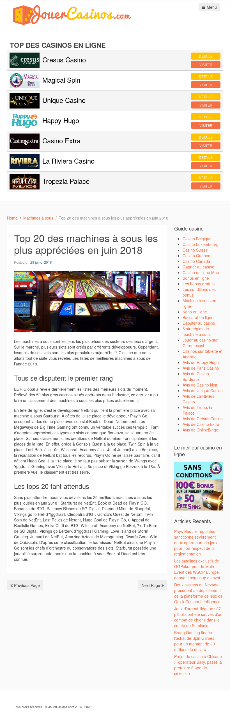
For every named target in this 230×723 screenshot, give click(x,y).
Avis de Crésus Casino (203, 418)
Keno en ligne (195, 312)
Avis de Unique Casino (203, 390)
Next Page (151, 585)
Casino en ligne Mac (201, 272)
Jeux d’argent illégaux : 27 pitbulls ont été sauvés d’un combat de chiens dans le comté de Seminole (198, 617)
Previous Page (27, 585)
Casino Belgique (197, 238)
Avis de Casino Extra (201, 424)
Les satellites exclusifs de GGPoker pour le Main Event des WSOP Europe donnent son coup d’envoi (197, 569)
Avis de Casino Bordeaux (196, 376)
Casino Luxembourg (201, 244)
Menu (212, 7)
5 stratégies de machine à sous (197, 331)
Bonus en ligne (196, 278)
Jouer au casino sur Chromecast (200, 342)
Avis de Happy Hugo (201, 362)
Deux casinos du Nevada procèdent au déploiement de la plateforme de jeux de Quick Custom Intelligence (198, 593)
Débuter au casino (199, 323)
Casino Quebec (196, 255)
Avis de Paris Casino (201, 368)
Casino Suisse (195, 250)
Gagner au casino (198, 267)
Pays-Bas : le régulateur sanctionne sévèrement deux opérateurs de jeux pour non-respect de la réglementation (195, 542)
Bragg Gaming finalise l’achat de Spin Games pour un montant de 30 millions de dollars (194, 641)
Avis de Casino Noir (200, 385)
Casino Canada (196, 261)
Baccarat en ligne (198, 317)
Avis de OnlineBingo (200, 430)
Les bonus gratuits (199, 283)
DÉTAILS (206, 56)
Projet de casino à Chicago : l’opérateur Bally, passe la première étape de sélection (198, 665)
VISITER (205, 64)
